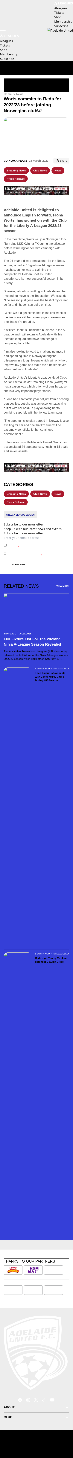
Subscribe (18, 564)
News (19, 94)
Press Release (16, 178)
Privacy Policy (34, 543)
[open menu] (3, 30)
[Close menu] (65, 1438)
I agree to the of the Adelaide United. (35, 545)
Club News (40, 170)
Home (8, 94)
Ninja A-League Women (20, 515)
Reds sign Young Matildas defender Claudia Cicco (51, 960)
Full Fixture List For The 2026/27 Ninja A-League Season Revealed (32, 641)
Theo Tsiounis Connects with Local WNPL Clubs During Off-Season (50, 676)
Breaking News (16, 170)
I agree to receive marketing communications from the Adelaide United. (36, 553)
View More (62, 586)
